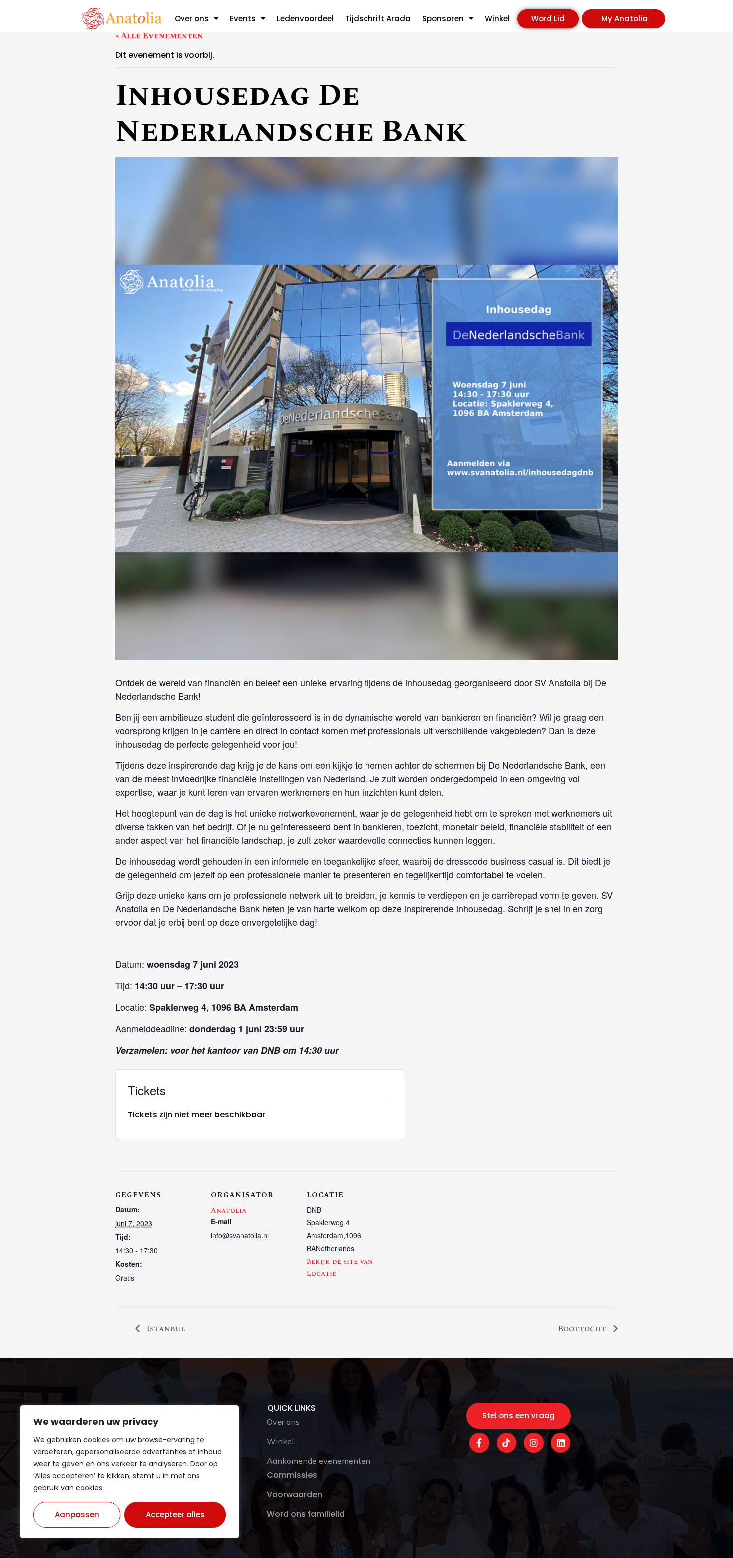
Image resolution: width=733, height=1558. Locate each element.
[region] (129, 1471)
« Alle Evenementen (159, 36)
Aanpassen (77, 1514)
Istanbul (165, 1329)
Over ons (192, 18)
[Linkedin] (561, 1443)
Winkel (497, 18)
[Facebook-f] (479, 1443)
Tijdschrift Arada (378, 18)
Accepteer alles (175, 1514)
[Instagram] (534, 1443)
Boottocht (583, 1329)
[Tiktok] (507, 1443)
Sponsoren (443, 18)
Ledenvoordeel (305, 18)
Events (243, 18)
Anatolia (228, 1210)
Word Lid (548, 18)
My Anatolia (624, 18)
